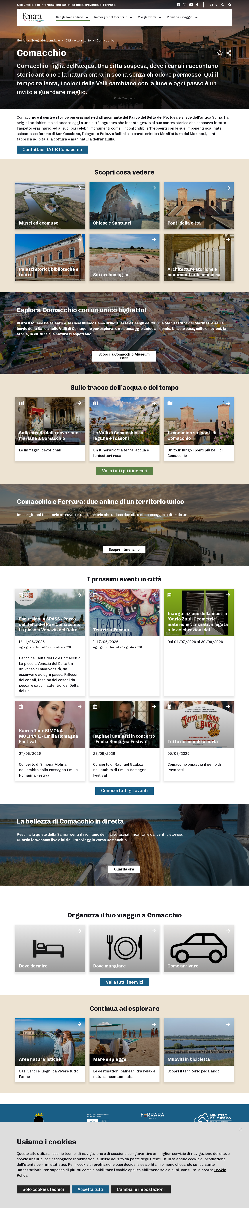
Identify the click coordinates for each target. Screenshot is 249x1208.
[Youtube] (191, 5)
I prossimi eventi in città (124, 579)
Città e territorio (78, 40)
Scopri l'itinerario (124, 549)
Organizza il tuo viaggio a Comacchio (124, 915)
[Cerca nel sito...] (229, 5)
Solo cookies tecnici (43, 1189)
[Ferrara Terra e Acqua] (35, 17)
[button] (214, 4)
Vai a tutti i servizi (124, 982)
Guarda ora (124, 869)
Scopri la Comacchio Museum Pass (124, 356)
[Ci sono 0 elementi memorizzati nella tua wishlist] (222, 4)
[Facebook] (179, 5)
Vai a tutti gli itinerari (124, 470)
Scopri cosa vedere (124, 172)
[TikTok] (197, 5)
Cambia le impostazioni (141, 1189)
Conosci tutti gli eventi (124, 790)
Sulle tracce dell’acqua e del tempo (125, 387)
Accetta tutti (90, 1189)
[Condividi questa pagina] (228, 53)
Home (21, 40)
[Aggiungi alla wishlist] (220, 52)
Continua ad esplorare (124, 1008)
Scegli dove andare (45, 40)
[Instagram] (185, 5)
